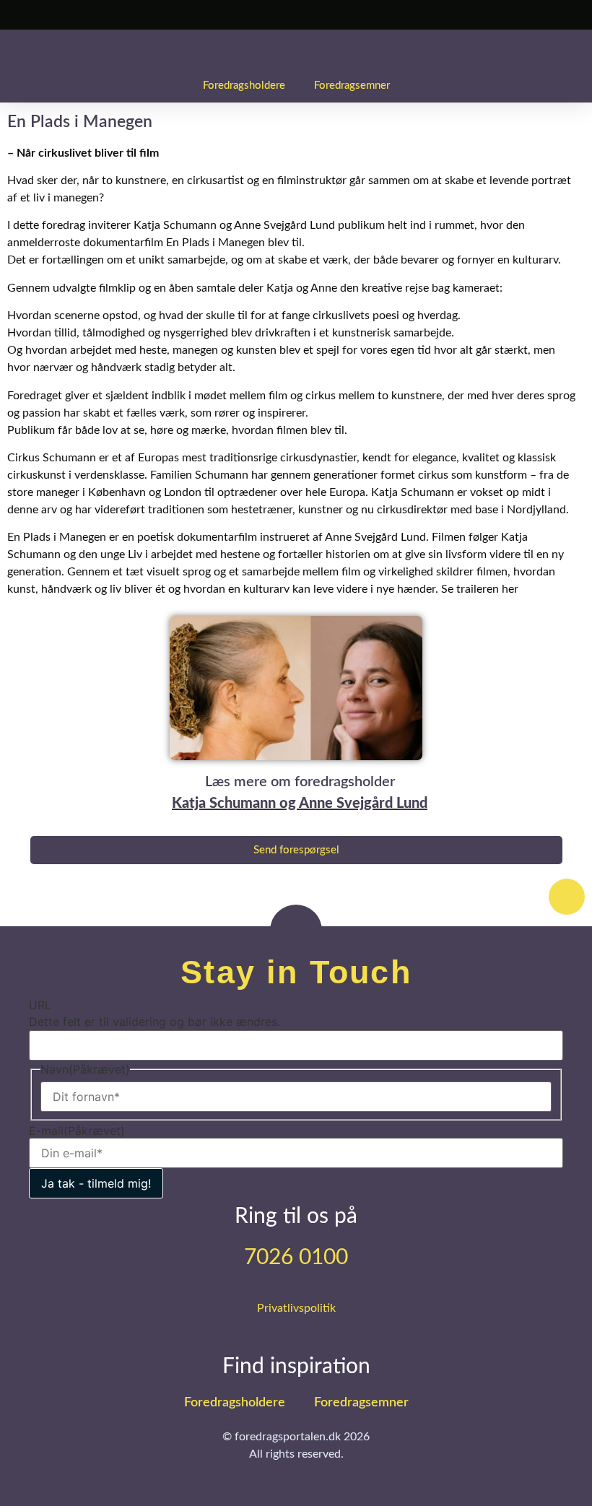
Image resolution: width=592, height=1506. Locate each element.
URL (40, 1005)
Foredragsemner (352, 85)
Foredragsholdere (244, 85)
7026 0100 (296, 1257)
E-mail (77, 1130)
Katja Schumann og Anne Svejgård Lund (299, 803)
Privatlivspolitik (296, 1308)
